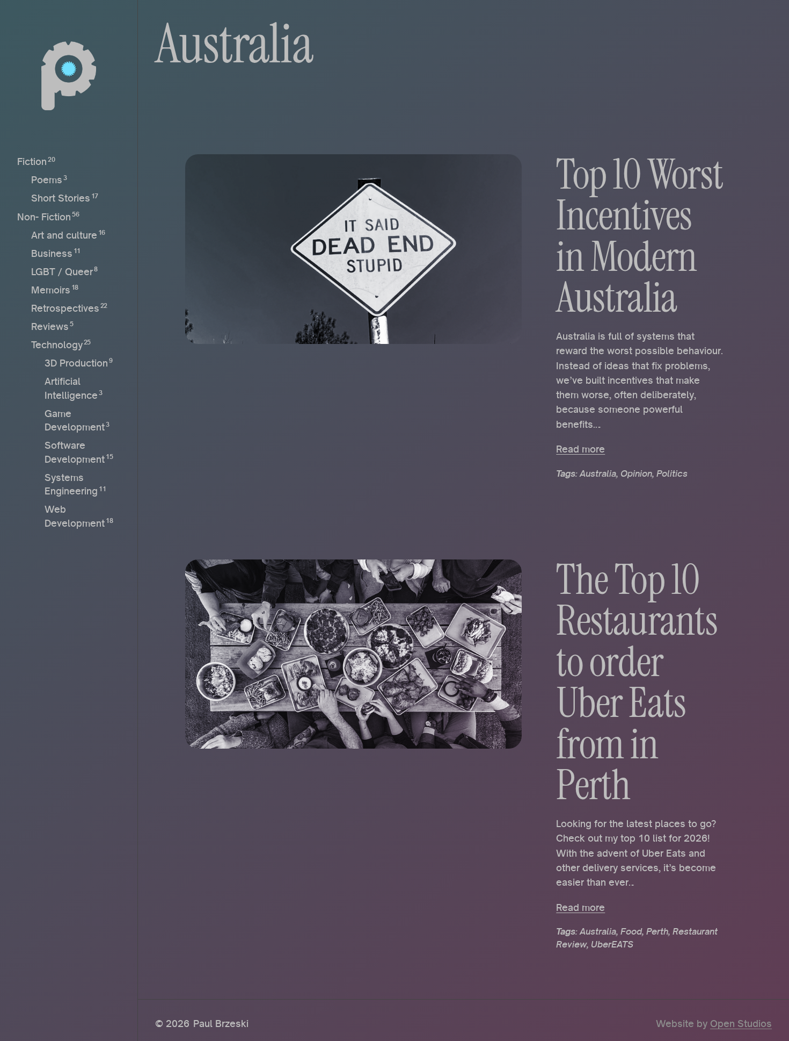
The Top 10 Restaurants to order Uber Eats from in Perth (637, 682)
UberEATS (612, 944)
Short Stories (60, 198)
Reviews (50, 326)
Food (631, 931)
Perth (657, 931)
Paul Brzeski (221, 1023)
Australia (598, 473)
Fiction (32, 161)
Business (51, 253)
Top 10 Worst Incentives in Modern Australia (639, 236)
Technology (57, 344)
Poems (46, 179)
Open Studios (741, 1023)
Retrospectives (65, 307)
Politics (672, 473)
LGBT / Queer (62, 271)
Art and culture (64, 234)
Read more (580, 449)
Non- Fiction (44, 216)
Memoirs (50, 289)
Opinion (636, 473)
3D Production (76, 363)
